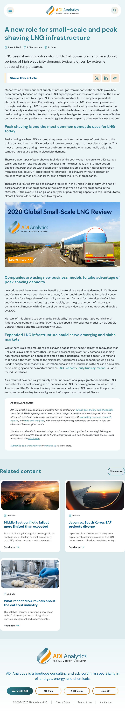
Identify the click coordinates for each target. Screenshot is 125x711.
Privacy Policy (63, 702)
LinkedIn (105, 691)
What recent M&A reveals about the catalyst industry (29, 603)
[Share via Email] (115, 78)
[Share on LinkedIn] (106, 78)
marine (101, 368)
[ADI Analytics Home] (62, 10)
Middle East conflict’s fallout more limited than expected (26, 524)
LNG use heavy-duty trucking (77, 368)
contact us (50, 445)
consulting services (90, 417)
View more (116, 471)
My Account (106, 702)
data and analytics (34, 420)
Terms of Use (85, 702)
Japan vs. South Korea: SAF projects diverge (90, 524)
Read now (9, 547)
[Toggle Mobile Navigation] (10, 10)
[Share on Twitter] (97, 78)
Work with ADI (20, 691)
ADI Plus (48, 691)
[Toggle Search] (114, 10)
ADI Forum (34, 438)
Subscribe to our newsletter (25, 445)
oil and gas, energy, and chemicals (94, 410)
